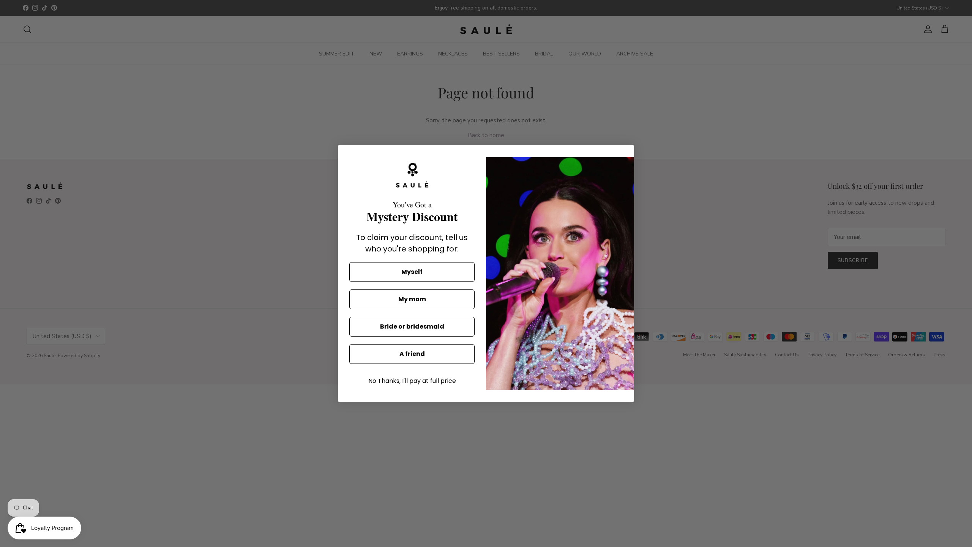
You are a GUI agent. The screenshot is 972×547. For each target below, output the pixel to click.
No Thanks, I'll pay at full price (412, 380)
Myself (412, 271)
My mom (412, 299)
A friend (412, 353)
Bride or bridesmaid (412, 326)
